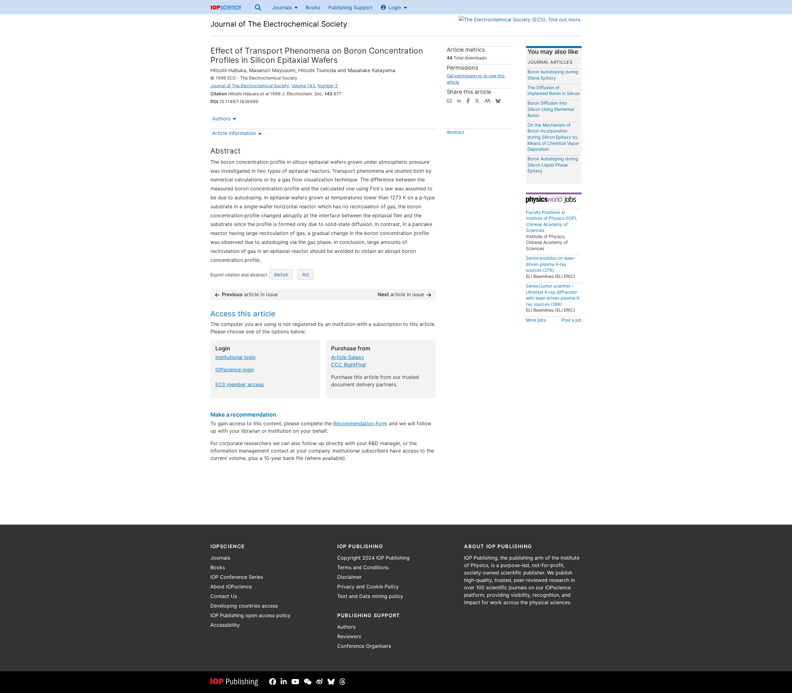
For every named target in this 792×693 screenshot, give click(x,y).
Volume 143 (303, 85)
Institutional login (235, 357)
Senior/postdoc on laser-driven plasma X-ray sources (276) (550, 264)
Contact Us (223, 596)
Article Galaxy (347, 357)
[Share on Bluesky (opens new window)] (498, 100)
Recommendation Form (360, 423)
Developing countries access (244, 606)
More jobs (536, 320)
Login (394, 7)
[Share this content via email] (449, 100)
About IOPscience (231, 586)
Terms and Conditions (363, 567)
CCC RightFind (348, 365)
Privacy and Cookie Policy (368, 586)
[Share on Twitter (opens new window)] (477, 100)
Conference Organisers (364, 646)
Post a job (572, 320)
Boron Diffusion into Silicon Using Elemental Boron (550, 109)
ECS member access (239, 384)
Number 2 (327, 85)
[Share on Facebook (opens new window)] (468, 100)
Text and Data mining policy (370, 596)
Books (313, 7)
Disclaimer (349, 577)
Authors (221, 118)
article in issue (250, 294)
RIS (305, 274)
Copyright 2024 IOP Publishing (373, 558)
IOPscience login (234, 369)
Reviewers (349, 636)
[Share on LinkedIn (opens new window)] (459, 100)
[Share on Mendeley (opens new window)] (487, 100)
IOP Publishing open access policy (250, 615)
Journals (282, 7)
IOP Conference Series (236, 577)
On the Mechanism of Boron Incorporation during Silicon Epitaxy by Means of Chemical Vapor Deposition (553, 137)
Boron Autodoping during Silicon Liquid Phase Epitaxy (552, 164)
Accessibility (225, 625)
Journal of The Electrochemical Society (278, 23)
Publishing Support (350, 7)
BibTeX (281, 274)
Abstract (455, 132)
